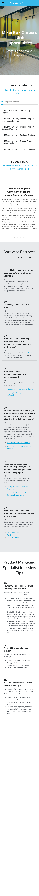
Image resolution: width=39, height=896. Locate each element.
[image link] (19, 3)
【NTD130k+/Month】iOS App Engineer (18, 149)
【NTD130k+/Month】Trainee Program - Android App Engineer (18, 120)
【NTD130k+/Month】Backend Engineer (18, 135)
